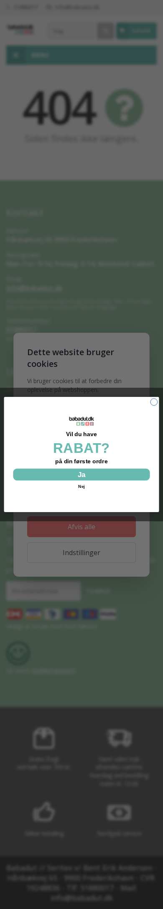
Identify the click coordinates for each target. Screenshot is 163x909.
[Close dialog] (154, 402)
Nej (81, 486)
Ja (81, 475)
